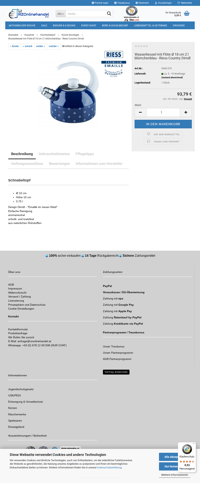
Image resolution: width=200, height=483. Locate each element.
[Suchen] (109, 13)
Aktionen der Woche (22, 25)
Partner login (101, 3)
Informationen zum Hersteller (99, 164)
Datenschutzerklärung (109, 467)
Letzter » (54, 46)
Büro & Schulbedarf (115, 25)
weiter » (40, 46)
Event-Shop (88, 25)
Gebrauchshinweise (54, 154)
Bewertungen (59, 164)
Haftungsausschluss (27, 164)
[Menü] (193, 444)
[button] (142, 3)
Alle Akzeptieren (174, 456)
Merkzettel (186, 3)
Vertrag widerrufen (116, 372)
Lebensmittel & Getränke (150, 25)
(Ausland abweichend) (172, 77)
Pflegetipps (85, 154)
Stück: (138, 105)
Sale (44, 25)
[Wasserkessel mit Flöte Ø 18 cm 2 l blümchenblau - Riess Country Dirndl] (68, 92)
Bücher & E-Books (64, 25)
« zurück (27, 46)
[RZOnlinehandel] (29, 13)
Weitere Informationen (174, 474)
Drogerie (179, 25)
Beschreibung (22, 154)
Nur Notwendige (175, 466)
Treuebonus (123, 3)
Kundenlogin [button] (164, 3)
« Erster (14, 46)
